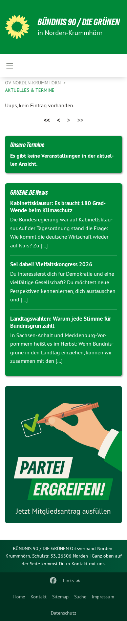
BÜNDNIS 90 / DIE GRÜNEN (79, 22)
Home (19, 597)
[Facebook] (53, 580)
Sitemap (60, 597)
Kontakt (38, 597)
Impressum (103, 597)
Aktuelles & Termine (30, 90)
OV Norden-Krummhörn (33, 83)
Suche (80, 597)
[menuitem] (19, 597)
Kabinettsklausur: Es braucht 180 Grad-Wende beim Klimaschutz (58, 206)
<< (47, 120)
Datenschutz (63, 613)
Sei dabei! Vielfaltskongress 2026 (51, 264)
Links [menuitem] (68, 580)
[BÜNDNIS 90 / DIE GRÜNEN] (17, 27)
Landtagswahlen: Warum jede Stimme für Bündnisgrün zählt (60, 322)
